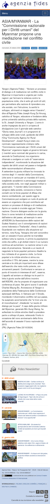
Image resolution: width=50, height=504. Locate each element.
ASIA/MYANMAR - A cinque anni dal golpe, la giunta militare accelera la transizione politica (33, 455)
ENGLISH (26, 484)
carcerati (34, 48)
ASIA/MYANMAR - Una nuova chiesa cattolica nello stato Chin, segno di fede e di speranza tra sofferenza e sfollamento (33, 443)
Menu (5, 13)
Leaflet (5, 353)
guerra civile (43, 48)
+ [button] (5, 336)
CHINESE (13, 486)
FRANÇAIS (41, 484)
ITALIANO (19, 484)
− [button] (5, 340)
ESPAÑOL (34, 484)
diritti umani (25, 48)
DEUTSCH (5, 486)
